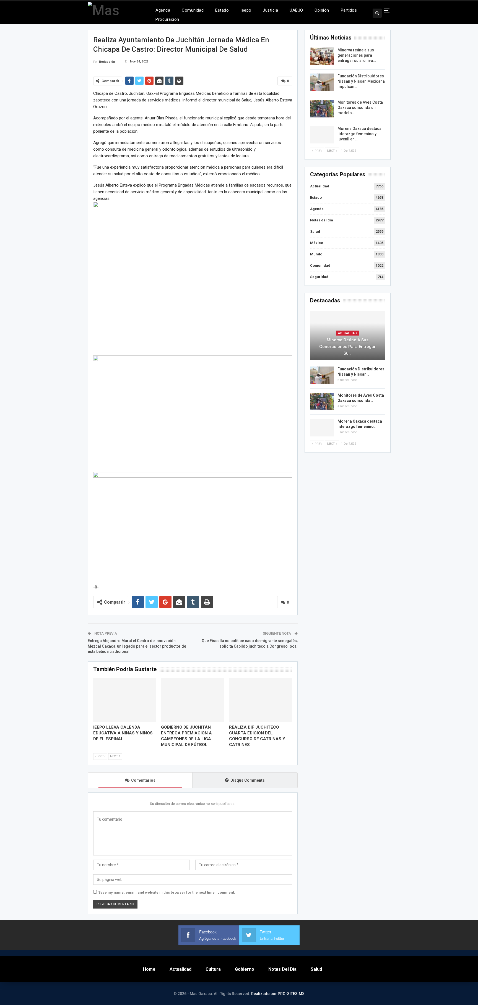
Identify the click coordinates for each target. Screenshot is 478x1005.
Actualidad (319, 186)
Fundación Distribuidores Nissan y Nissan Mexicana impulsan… (361, 81)
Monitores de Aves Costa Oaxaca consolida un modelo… (360, 107)
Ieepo (245, 10)
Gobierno (244, 969)
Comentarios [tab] (143, 780)
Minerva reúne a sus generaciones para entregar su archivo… (356, 55)
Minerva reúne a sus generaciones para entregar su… (347, 346)
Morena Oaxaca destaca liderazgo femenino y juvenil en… (359, 133)
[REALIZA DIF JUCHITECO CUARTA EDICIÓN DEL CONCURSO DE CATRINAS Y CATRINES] (260, 700)
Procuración (167, 19)
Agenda (162, 10)
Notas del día (321, 220)
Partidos (349, 10)
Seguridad (319, 277)
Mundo (316, 254)
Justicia (270, 10)
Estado (222, 10)
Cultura (213, 969)
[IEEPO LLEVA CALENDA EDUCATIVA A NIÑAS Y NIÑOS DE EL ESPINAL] (124, 700)
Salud (315, 231)
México (316, 243)
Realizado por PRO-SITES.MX (278, 993)
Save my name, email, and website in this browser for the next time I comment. (166, 892)
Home (149, 969)
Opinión (322, 10)
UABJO (296, 10)
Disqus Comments (247, 780)
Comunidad (193, 10)
